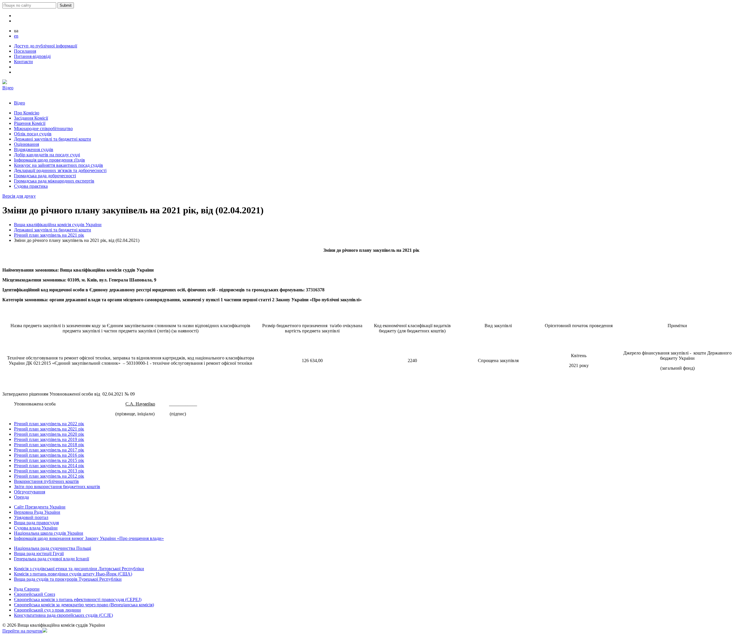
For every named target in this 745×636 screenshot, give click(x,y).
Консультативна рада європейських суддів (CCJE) (63, 615)
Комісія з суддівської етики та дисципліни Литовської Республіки (79, 568)
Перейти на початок (22, 630)
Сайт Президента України (39, 506)
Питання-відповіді (32, 56)
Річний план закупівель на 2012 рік (49, 476)
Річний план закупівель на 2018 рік (49, 444)
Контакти (23, 61)
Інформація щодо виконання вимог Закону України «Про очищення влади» (89, 538)
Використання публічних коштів (46, 481)
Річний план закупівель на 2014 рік (49, 465)
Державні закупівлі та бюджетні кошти (52, 229)
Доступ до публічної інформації (45, 45)
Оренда (21, 497)
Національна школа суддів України (48, 533)
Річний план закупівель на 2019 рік (49, 439)
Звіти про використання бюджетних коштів (57, 486)
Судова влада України (36, 527)
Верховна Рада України (37, 512)
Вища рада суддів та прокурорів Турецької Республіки (68, 579)
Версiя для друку (19, 196)
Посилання (25, 51)
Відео (7, 87)
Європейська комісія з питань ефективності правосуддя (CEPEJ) (77, 599)
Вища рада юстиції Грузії (39, 553)
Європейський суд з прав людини (47, 609)
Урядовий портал (31, 517)
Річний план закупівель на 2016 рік (49, 455)
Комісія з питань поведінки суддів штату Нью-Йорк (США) (73, 573)
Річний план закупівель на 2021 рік (49, 235)
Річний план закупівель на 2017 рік (49, 449)
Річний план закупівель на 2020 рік (49, 434)
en (16, 35)
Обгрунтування (29, 491)
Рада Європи (27, 589)
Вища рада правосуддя (36, 522)
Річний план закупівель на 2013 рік (49, 470)
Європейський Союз (34, 594)
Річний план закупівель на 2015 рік (49, 460)
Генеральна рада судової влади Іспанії (51, 558)
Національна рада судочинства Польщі (52, 548)
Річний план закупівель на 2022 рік (49, 423)
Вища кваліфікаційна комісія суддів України (58, 224)
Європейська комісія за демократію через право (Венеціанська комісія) (84, 604)
